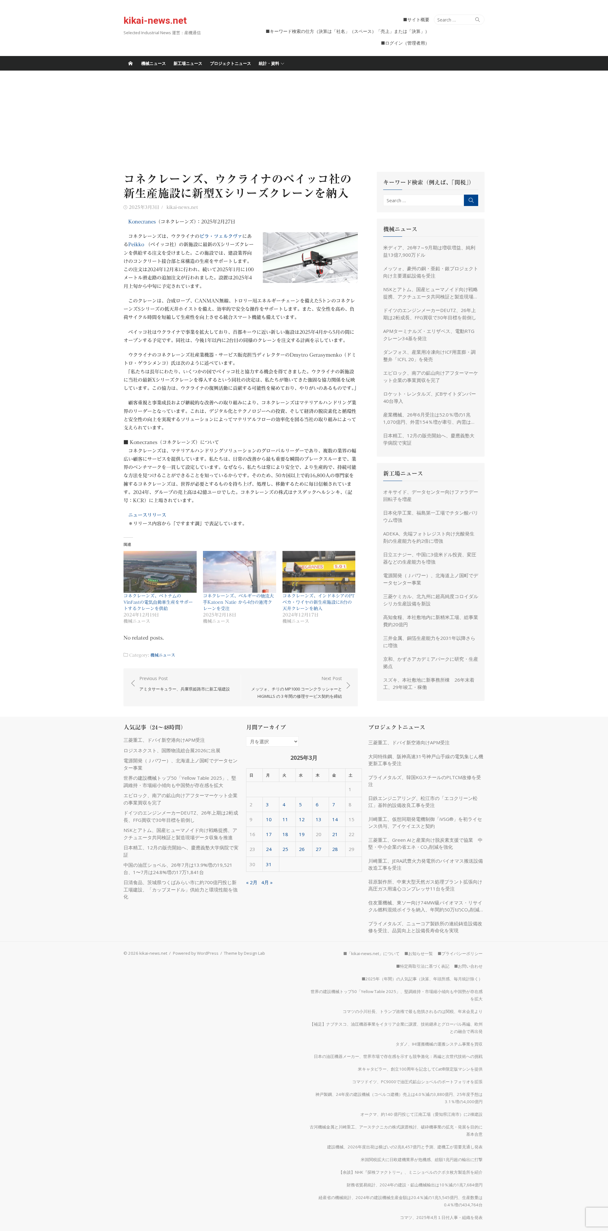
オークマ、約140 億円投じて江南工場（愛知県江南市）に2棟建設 (421, 1114)
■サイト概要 (416, 19)
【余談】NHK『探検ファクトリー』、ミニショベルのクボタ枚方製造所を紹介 (411, 1172)
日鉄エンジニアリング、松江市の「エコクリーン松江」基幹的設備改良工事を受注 (423, 802)
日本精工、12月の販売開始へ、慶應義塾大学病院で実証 (428, 439)
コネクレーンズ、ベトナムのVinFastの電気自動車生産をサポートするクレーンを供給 (158, 602)
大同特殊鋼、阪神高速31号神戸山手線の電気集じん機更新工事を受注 (425, 760)
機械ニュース (153, 63)
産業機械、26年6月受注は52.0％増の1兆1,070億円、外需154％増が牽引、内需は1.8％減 (427, 418)
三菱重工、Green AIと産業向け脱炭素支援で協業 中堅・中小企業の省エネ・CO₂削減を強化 (425, 843)
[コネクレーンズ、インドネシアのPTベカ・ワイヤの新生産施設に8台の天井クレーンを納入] (319, 572)
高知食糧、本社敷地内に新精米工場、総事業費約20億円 (430, 621)
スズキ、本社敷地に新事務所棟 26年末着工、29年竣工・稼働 (428, 683)
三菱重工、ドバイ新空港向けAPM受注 (164, 740)
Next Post (296, 687)
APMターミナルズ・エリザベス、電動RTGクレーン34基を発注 (428, 334)
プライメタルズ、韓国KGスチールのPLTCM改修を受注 (424, 781)
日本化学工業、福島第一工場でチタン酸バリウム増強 (430, 516)
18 (285, 834)
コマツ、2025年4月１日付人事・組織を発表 (441, 1217)
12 (302, 819)
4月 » (267, 882)
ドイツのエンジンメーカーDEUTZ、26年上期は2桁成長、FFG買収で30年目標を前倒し (429, 314)
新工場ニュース (188, 63)
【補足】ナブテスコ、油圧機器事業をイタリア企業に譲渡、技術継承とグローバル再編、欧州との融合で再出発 (396, 1027)
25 (285, 849)
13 (318, 819)
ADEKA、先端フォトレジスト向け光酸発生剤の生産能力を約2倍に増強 (428, 537)
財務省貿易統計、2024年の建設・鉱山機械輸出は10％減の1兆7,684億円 (415, 1185)
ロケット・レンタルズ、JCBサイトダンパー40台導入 (429, 397)
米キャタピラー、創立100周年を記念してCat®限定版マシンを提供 (420, 1069)
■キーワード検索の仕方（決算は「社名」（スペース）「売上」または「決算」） (347, 31)
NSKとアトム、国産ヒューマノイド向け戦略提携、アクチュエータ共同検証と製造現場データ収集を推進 (430, 293)
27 (318, 849)
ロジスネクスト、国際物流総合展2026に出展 (172, 750)
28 (335, 849)
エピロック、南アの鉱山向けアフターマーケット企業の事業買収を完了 (430, 376)
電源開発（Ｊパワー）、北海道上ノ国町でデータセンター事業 (430, 579)
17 (269, 834)
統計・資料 (269, 63)
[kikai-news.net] (130, 63)
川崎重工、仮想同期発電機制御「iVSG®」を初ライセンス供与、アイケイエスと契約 (425, 822)
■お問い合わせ (468, 966)
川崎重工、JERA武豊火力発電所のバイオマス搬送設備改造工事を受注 (425, 864)
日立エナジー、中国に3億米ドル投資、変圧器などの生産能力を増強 (429, 558)
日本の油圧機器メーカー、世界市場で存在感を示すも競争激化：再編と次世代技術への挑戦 (398, 1056)
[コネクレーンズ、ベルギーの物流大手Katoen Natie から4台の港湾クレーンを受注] (239, 572)
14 (335, 819)
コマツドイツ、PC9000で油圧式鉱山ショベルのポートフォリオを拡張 (417, 1081)
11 (285, 819)
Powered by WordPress (195, 953)
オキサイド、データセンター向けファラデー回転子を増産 (430, 495)
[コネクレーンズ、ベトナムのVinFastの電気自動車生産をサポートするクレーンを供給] (160, 572)
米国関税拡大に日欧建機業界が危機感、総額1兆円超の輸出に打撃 (422, 1159)
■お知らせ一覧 (418, 953)
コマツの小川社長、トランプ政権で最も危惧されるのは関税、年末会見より (413, 1011)
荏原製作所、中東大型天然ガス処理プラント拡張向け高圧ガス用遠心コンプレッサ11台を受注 (425, 885)
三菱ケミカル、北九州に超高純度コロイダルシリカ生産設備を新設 (430, 600)
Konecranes (142, 221)
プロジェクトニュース (230, 63)
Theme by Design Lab (244, 953)
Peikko (136, 244)
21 (335, 834)
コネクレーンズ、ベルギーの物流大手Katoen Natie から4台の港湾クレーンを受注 (238, 602)
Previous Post (184, 683)
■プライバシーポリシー (460, 953)
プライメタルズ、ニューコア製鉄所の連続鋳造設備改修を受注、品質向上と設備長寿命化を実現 (425, 927)
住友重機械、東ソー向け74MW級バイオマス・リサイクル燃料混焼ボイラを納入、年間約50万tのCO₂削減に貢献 (426, 906)
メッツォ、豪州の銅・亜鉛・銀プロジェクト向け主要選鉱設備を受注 (430, 272)
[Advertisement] (304, 118)
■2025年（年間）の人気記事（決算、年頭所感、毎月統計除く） (422, 979)
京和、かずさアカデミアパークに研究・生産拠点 (430, 662)
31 (269, 864)
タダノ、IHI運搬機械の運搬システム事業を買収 (439, 1044)
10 (269, 819)
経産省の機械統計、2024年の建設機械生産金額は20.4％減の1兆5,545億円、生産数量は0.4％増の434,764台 (401, 1201)
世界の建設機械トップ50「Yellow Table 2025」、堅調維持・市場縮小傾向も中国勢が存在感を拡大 (397, 995)
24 (269, 849)
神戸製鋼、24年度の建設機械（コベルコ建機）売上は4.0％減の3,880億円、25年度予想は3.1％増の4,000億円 (399, 1097)
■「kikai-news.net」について (371, 953)
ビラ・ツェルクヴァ (221, 236)
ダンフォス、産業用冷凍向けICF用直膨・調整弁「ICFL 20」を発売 (429, 355)
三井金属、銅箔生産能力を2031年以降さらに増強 (429, 641)
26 (302, 849)
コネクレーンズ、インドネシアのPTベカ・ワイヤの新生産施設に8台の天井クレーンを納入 (318, 602)
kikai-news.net (155, 20)
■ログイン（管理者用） (405, 43)
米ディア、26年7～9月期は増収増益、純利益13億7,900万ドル (429, 251)
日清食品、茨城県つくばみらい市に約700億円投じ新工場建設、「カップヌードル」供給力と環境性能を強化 (181, 889)
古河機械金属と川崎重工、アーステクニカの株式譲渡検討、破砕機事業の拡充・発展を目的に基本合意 (396, 1130)
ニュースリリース (147, 515)
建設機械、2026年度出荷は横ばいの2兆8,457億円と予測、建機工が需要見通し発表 (405, 1147)
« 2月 (251, 882)
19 (302, 834)
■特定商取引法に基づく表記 (422, 966)
